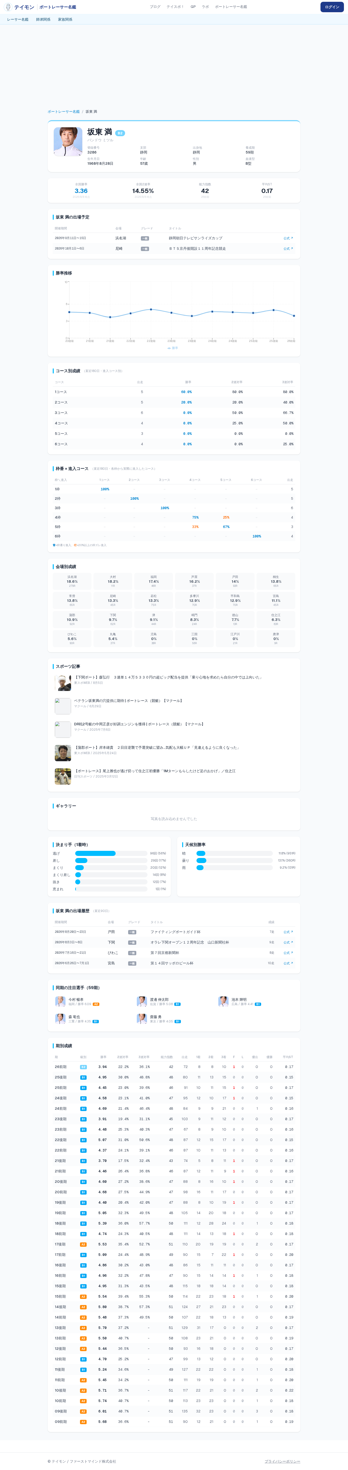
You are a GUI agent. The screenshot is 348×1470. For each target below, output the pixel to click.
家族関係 (65, 19)
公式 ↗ (288, 238)
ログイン (332, 7)
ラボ (205, 6)
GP (193, 6)
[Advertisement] (174, 70)
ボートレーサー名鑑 (231, 6)
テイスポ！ (175, 6)
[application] (174, 316)
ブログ (155, 6)
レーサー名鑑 (18, 19)
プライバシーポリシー (282, 1461)
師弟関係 (43, 19)
